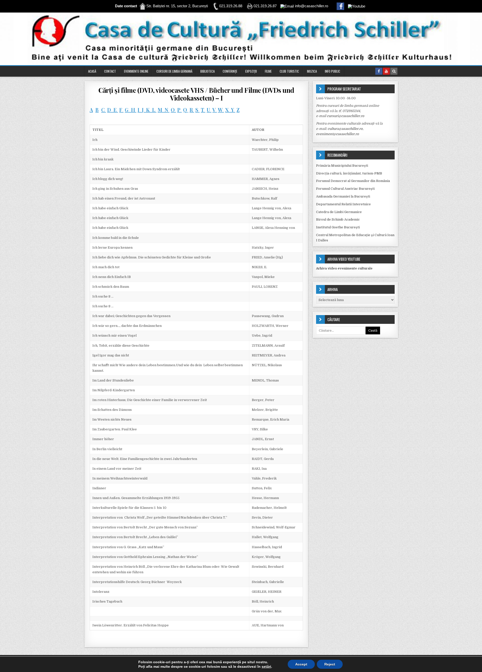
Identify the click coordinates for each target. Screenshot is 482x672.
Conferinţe (230, 71)
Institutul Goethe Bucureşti (338, 227)
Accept (301, 664)
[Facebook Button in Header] (378, 71)
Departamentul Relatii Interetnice (343, 204)
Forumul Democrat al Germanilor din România (353, 181)
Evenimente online (136, 71)
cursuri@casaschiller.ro (345, 116)
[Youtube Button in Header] (386, 71)
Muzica (312, 71)
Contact (110, 71)
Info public (332, 71)
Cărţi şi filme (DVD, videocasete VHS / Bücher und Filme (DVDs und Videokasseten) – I (196, 94)
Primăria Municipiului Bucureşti (342, 165)
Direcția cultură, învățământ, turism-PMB (349, 173)
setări (266, 666)
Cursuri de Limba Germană (174, 71)
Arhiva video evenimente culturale (344, 268)
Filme (268, 71)
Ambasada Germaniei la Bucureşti (343, 196)
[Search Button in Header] (393, 71)
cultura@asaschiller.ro (345, 129)
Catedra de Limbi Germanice (339, 212)
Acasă (92, 71)
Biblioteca (207, 71)
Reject (329, 664)
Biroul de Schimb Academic (338, 219)
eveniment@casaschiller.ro (337, 134)
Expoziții (251, 71)
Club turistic (289, 71)
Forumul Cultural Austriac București (345, 188)
